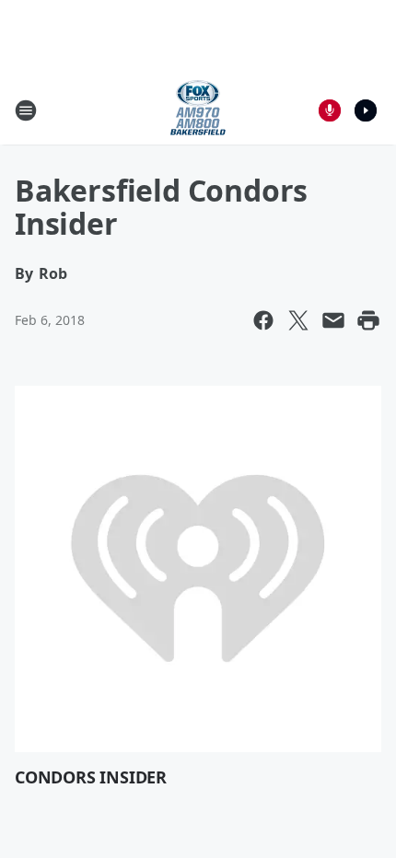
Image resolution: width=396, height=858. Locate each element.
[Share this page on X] (298, 320)
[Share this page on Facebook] (263, 320)
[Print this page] (368, 320)
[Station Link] (198, 110)
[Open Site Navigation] (26, 110)
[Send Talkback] (330, 110)
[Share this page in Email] (333, 320)
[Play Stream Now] (366, 110)
